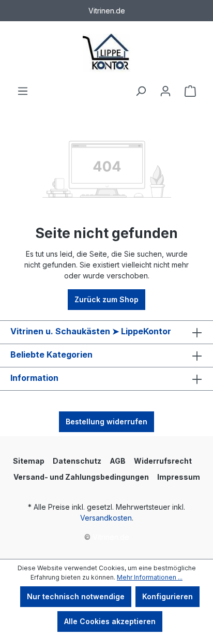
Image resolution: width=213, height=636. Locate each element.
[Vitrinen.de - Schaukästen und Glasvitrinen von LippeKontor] (106, 53)
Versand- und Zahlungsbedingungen (81, 476)
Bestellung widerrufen (106, 421)
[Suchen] (140, 91)
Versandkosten (106, 517)
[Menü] (22, 91)
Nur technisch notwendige (76, 596)
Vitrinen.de (111, 537)
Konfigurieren (167, 596)
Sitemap (28, 460)
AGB (118, 460)
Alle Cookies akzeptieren (110, 621)
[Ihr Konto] (165, 91)
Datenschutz (77, 460)
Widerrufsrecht (163, 460)
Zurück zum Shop (106, 299)
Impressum (178, 476)
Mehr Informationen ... (149, 577)
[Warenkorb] (190, 91)
